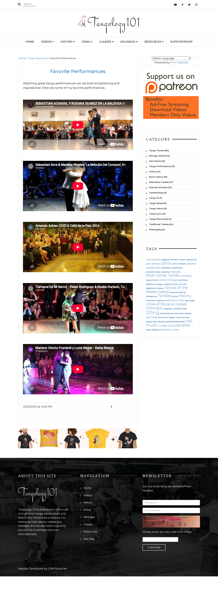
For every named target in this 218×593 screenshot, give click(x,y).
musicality (175, 272)
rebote (188, 313)
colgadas (167, 309)
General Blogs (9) (158, 192)
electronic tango (166, 317)
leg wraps (190, 301)
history (185, 295)
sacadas (182, 325)
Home (30, 41)
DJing (86, 41)
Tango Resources (38, 58)
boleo (175, 296)
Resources (152, 41)
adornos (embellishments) (170, 322)
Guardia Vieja (153, 272)
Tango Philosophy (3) (160, 219)
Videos (46, 41)
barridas (179, 313)
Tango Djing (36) (157, 203)
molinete (183, 280)
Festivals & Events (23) (160, 187)
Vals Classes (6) (157, 161)
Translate (182, 62)
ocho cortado (179, 264)
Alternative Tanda (163, 275)
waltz (158, 267)
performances (167, 313)
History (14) (155, 171)
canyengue (177, 268)
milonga (154, 308)
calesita (165, 272)
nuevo (182, 260)
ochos (162, 280)
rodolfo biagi (180, 309)
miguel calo (152, 280)
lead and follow (178, 292)
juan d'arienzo (153, 263)
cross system (153, 259)
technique (172, 280)
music (152, 325)
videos (163, 291)
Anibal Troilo (171, 284)
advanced (191, 260)
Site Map (88, 538)
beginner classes (155, 288)
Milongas (127, 41)
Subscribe (154, 547)
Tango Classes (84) (159, 150)
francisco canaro (170, 329)
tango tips (151, 322)
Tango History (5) (158, 208)
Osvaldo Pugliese (155, 301)
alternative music (174, 300)
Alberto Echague (154, 284)
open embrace (153, 330)
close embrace (159, 304)
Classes (105, 41)
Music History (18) (158, 177)
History (67, 41)
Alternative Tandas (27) (161, 182)
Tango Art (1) (155, 198)
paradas (182, 284)
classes (180, 304)
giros (166, 263)
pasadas (166, 268)
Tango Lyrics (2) (157, 214)
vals (188, 321)
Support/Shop (181, 41)
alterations (151, 296)
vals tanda (151, 317)
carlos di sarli (183, 317)
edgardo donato (169, 260)
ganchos (191, 263)
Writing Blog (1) (157, 229)
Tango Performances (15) (162, 166)
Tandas (164, 295)
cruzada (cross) (166, 325)
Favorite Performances (77, 71)
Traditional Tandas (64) (161, 224)
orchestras (186, 276)
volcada (150, 267)
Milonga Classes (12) (159, 156)
